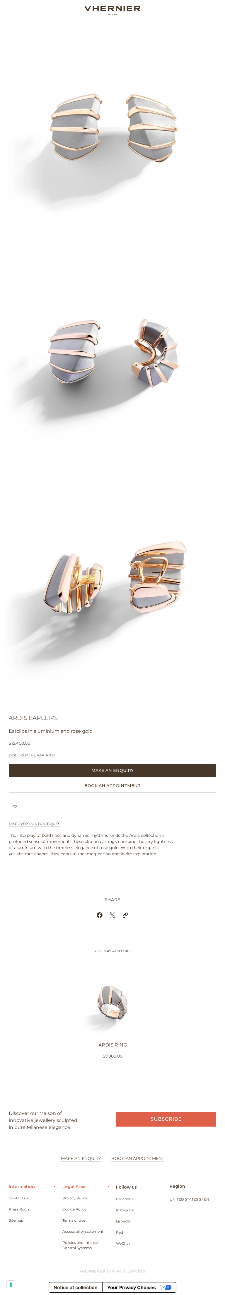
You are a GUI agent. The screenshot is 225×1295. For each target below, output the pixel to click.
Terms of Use (73, 1220)
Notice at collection (76, 1287)
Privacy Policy (74, 1198)
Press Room (19, 1209)
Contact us (18, 1198)
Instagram (125, 1210)
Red (119, 1232)
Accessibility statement (82, 1231)
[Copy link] (125, 915)
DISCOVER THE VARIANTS (32, 755)
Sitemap (16, 1220)
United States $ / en (189, 1199)
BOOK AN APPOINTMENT (112, 785)
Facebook (125, 1199)
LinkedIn (123, 1221)
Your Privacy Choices (131, 1287)
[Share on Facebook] (99, 915)
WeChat (123, 1243)
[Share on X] (112, 915)
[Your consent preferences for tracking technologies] (11, 1285)
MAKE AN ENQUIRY (112, 770)
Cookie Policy (74, 1209)
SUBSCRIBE (166, 1119)
